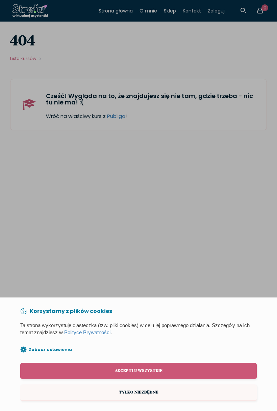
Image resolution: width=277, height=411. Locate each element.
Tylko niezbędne (138, 392)
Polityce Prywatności (87, 332)
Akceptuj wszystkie (138, 370)
